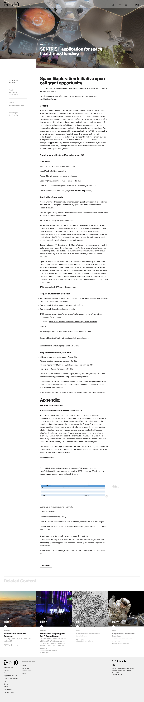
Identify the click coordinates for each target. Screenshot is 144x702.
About (5, 673)
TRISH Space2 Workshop (49, 113)
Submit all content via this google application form (59, 346)
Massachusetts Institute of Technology (123, 668)
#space (47, 652)
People (6, 681)
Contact (24, 674)
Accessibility (115, 673)
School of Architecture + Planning (121, 670)
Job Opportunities (27, 671)
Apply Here (46, 565)
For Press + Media (9, 692)
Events (6, 684)
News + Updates (8, 667)
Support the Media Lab (10, 676)
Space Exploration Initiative (13, 646)
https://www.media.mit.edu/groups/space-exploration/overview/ (73, 322)
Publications (25, 668)
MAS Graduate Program (11, 678)
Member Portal (8, 689)
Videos (6, 687)
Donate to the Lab (117, 675)
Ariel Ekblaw (14, 80)
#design (42, 652)
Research (6, 670)
